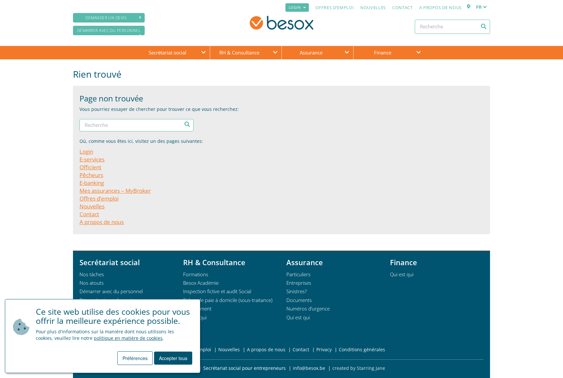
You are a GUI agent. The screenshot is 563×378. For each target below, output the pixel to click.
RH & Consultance (239, 52)
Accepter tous (173, 358)
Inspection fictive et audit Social (217, 291)
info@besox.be (309, 368)
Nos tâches (91, 274)
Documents (299, 300)
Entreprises (298, 283)
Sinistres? (296, 291)
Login (295, 7)
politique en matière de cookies (128, 338)
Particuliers (298, 274)
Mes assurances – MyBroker (115, 190)
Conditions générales (362, 349)
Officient (90, 167)
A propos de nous (440, 7)
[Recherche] (483, 26)
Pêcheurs (91, 175)
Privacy (324, 349)
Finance (382, 52)
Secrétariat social (167, 52)
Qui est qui (298, 317)
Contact (402, 7)
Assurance (311, 52)
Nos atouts (91, 283)
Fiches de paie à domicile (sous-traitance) (227, 300)
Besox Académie (201, 283)
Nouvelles (373, 7)
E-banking (91, 183)
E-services (92, 159)
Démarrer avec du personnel (108, 30)
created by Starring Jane (358, 368)
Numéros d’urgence (308, 308)
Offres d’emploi (334, 7)
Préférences (135, 358)
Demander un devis (106, 18)
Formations (195, 274)
